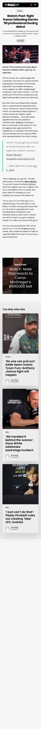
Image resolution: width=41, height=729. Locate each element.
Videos (19, 11)
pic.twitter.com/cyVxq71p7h (20, 158)
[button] (35, 5)
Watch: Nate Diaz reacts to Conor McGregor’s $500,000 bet (20, 276)
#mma (9, 154)
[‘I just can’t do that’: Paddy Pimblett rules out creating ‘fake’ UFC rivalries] (20, 498)
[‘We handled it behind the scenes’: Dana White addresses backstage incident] (20, 425)
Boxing (7, 357)
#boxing (18, 154)
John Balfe (20, 40)
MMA (7, 432)
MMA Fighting (30, 181)
